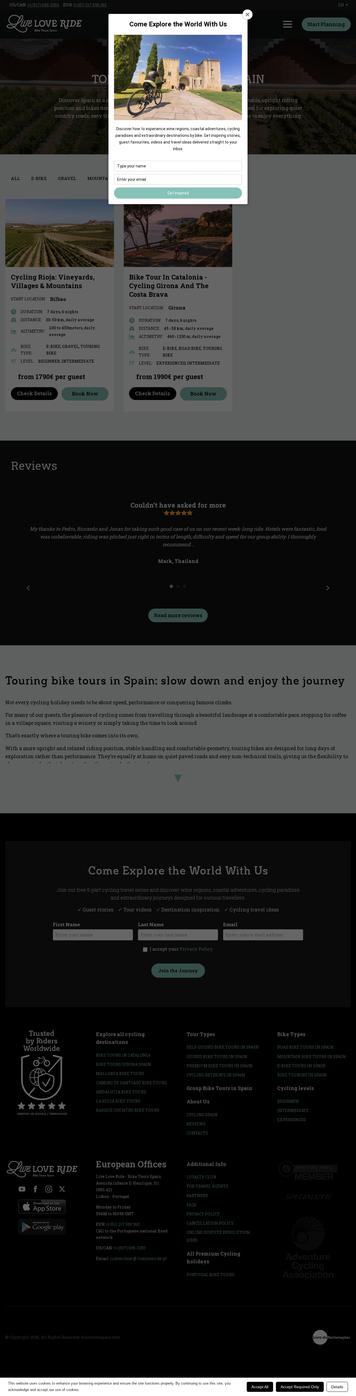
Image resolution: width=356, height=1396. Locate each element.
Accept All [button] (259, 1387)
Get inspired (178, 193)
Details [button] (337, 1387)
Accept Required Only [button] (300, 1387)
